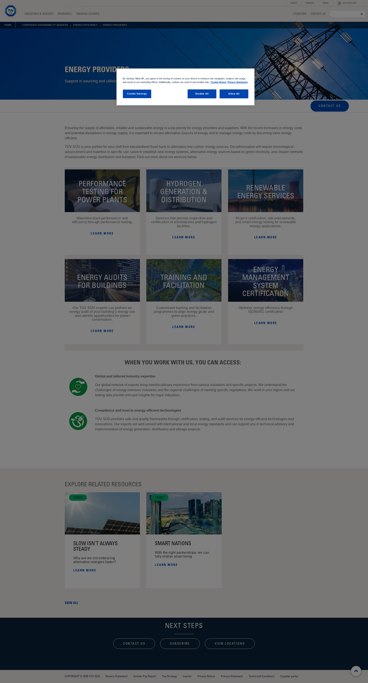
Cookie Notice (218, 82)
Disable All (201, 93)
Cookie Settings (137, 93)
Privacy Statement (237, 82)
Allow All (233, 93)
